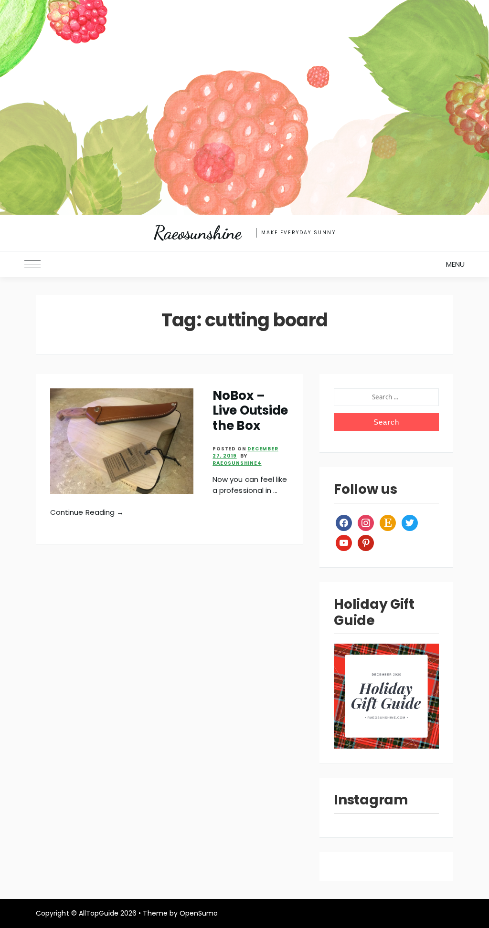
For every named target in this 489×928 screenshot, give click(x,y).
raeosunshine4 (237, 463)
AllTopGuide (98, 913)
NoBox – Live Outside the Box (250, 410)
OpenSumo (199, 913)
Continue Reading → (87, 512)
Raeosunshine (197, 233)
